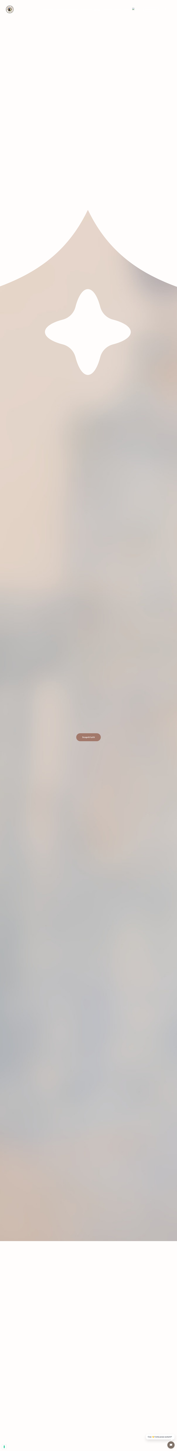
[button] (88, 737)
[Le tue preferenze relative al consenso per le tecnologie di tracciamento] (4, 1447)
